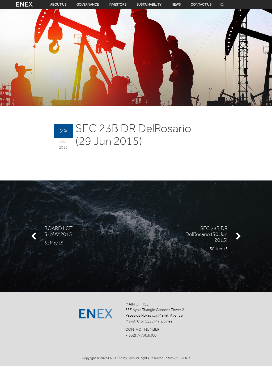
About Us (58, 4)
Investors (117, 4)
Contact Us (201, 4)
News (176, 4)
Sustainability (149, 4)
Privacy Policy (177, 358)
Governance (87, 4)
